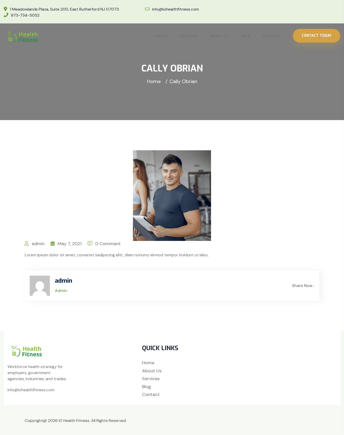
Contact (271, 36)
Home (161, 36)
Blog (245, 36)
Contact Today (316, 35)
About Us (219, 36)
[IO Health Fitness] (24, 36)
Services (188, 36)
